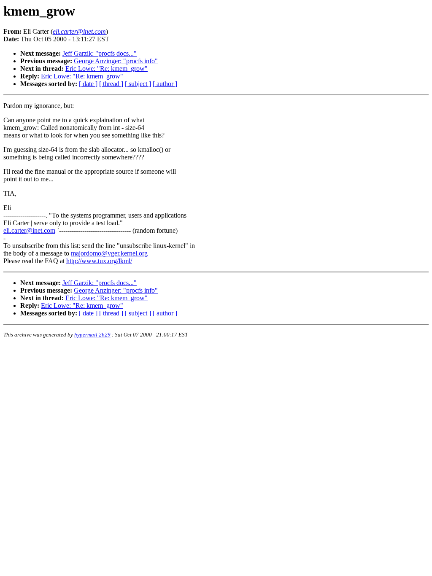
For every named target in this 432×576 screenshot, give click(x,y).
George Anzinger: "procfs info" (116, 61)
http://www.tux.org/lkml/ (99, 260)
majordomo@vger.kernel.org (109, 253)
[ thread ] (111, 83)
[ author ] (165, 83)
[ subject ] (138, 83)
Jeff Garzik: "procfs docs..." (99, 53)
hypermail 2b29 (92, 334)
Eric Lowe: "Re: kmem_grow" (106, 68)
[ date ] (88, 83)
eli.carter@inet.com (29, 230)
